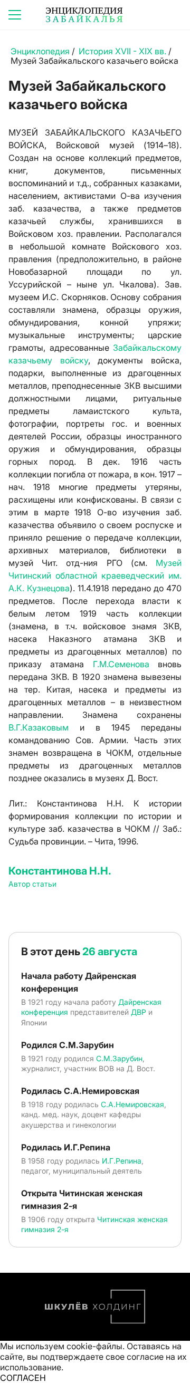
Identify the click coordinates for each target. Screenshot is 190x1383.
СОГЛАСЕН (23, 1377)
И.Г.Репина (121, 1160)
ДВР (138, 1011)
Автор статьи (32, 883)
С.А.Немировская (132, 1104)
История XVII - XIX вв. (123, 51)
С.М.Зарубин (119, 1058)
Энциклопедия (40, 51)
